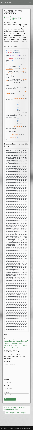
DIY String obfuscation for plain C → (17, 412)
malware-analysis (17, 17)
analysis (13, 339)
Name (6, 379)
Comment (7, 361)
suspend (7, 347)
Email (6, 386)
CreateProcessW (22, 341)
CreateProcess (9, 341)
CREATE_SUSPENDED (13, 343)
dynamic (7, 345)
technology (7, 19)
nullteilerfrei (6, 2)
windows (15, 347)
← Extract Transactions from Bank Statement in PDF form (15, 408)
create (19, 339)
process (23, 345)
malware (15, 345)
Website (6, 392)
